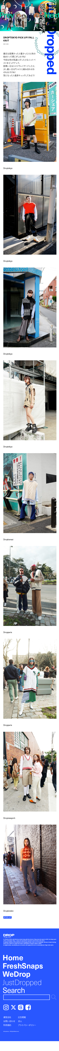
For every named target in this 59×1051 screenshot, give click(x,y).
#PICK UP (7, 917)
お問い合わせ (9, 1021)
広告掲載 (22, 1017)
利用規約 (7, 1025)
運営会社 (7, 1017)
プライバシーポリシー (27, 1025)
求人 (20, 1021)
